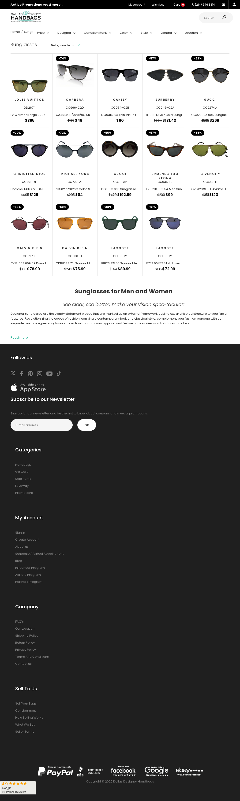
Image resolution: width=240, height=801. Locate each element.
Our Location (24, 628)
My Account (136, 5)
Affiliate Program (28, 574)
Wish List (158, 5)
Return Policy (25, 642)
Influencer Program (30, 567)
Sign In (20, 532)
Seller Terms (24, 731)
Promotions (24, 493)
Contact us (23, 663)
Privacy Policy (25, 649)
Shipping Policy (26, 635)
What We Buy (25, 724)
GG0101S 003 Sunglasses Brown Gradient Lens (135, 189)
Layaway (22, 486)
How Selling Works (29, 717)
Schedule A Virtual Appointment (39, 553)
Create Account (27, 539)
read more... (53, 4)
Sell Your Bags (26, 703)
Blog (18, 560)
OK (86, 425)
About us (22, 546)
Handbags (23, 464)
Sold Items (23, 478)
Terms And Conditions (32, 656)
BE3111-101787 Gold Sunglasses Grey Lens (176, 115)
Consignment (25, 710)
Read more (19, 337)
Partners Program (28, 582)
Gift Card (22, 471)
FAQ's (19, 621)
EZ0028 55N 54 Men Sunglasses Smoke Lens (179, 189)
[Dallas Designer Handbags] (26, 21)
